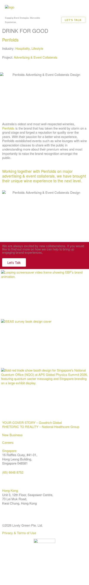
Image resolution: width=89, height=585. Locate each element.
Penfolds (10, 40)
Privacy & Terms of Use (19, 533)
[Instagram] (30, 570)
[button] (82, 11)
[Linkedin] (7, 570)
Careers (8, 442)
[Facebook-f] (42, 570)
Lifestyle (37, 48)
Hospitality (22, 48)
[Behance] (19, 570)
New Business (12, 435)
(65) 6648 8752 (12, 472)
